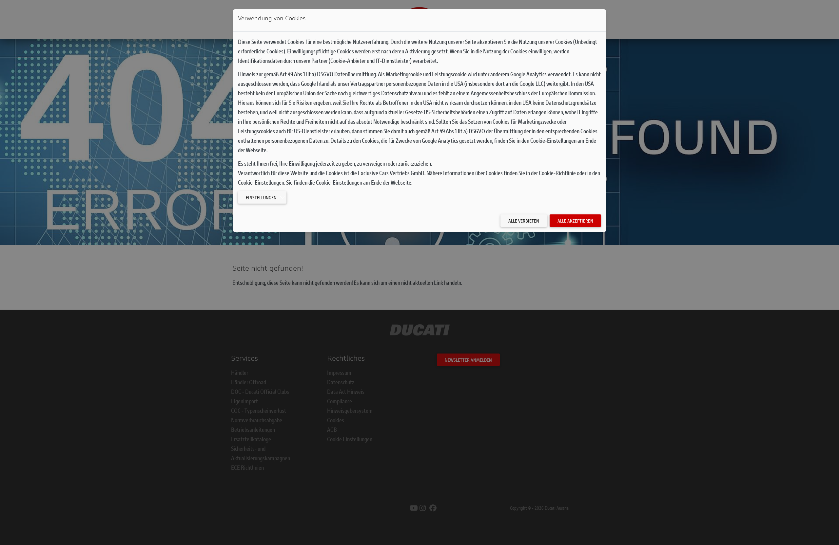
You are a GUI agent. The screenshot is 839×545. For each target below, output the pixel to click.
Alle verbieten (523, 221)
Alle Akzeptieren (575, 221)
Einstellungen (261, 197)
